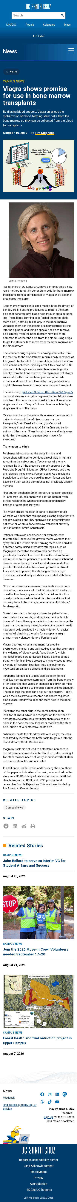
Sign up (48, 1117)
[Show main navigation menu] (71, 50)
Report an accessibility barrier (38, 1160)
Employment (38, 1172)
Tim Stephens (44, 133)
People (30, 24)
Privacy (38, 1178)
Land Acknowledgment (38, 1166)
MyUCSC (11, 24)
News (10, 51)
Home (13, 71)
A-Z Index (38, 36)
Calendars (49, 24)
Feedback (9, 1097)
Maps (67, 24)
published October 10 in (47, 392)
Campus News (14, 807)
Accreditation (38, 1184)
